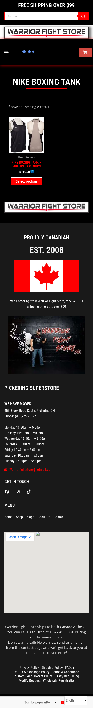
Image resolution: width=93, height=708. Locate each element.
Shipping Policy (52, 668)
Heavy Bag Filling (67, 676)
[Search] (83, 16)
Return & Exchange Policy (32, 672)
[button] (6, 52)
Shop (19, 517)
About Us (44, 517)
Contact (59, 517)
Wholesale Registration (59, 681)
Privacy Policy (29, 668)
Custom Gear (23, 676)
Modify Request (30, 681)
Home (8, 517)
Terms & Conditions (65, 672)
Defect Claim (43, 676)
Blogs (30, 517)
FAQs (68, 668)
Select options (26, 181)
